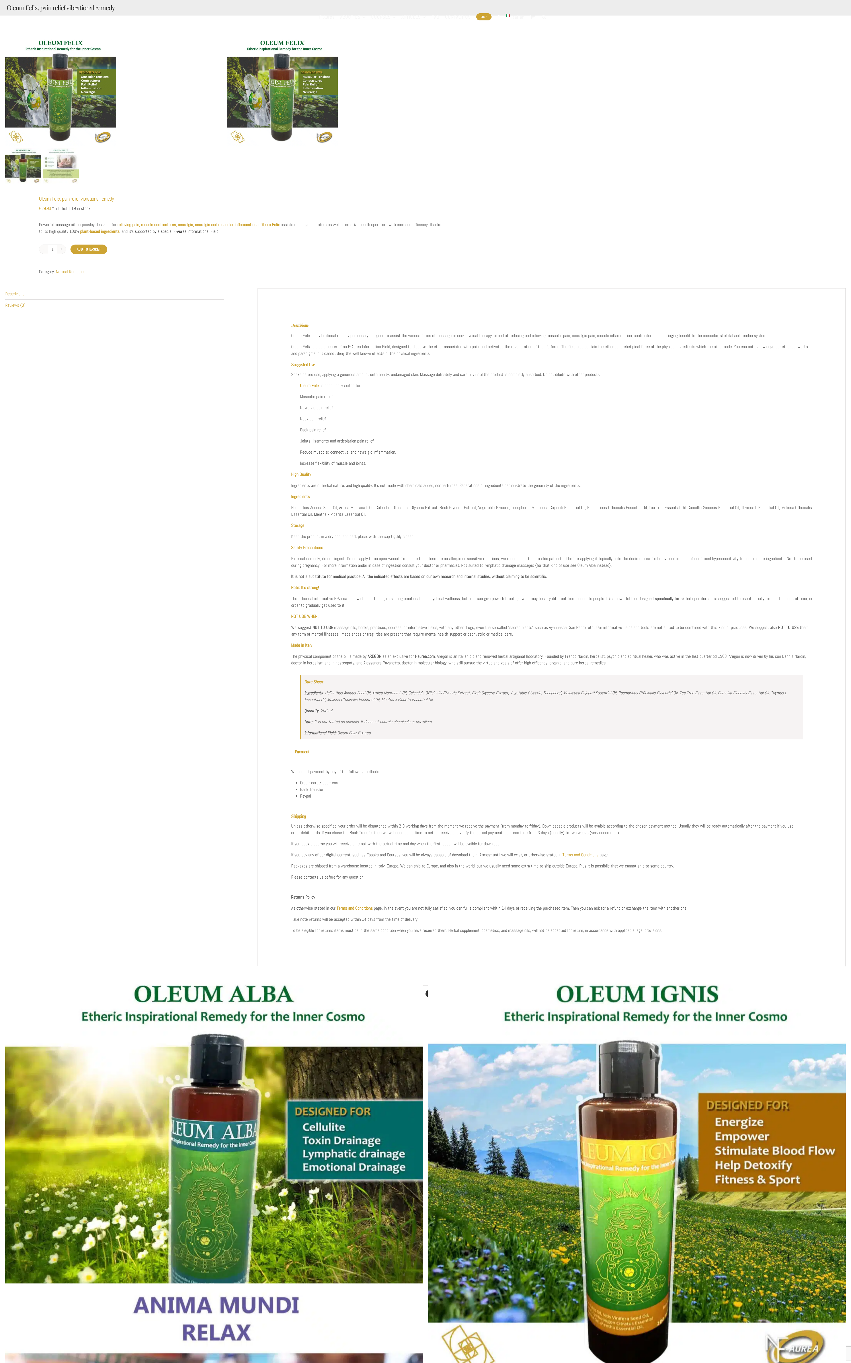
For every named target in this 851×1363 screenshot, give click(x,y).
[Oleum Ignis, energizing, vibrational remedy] (637, 1175)
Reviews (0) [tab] (15, 305)
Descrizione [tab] (15, 294)
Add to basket (89, 249)
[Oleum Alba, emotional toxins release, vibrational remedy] (214, 1175)
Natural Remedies (70, 272)
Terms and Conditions (580, 855)
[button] (544, 16)
